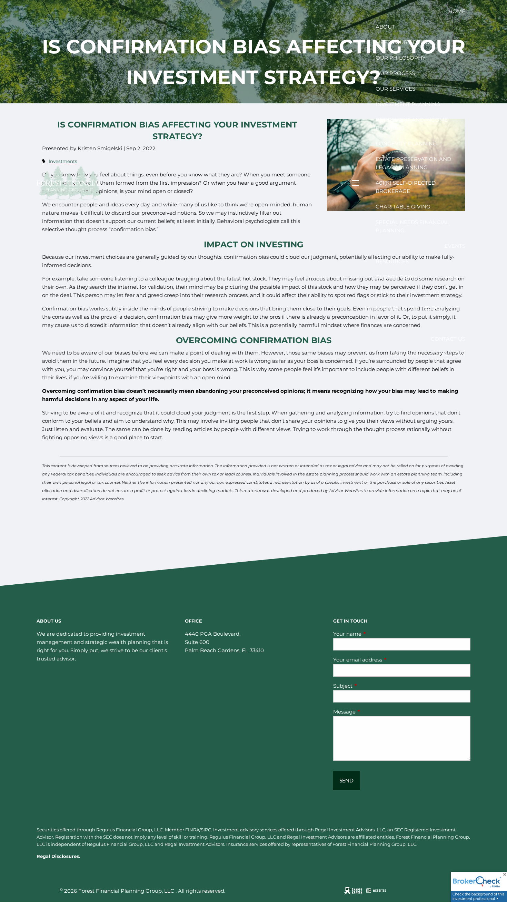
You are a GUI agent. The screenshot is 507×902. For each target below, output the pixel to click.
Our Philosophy (401, 57)
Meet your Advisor (405, 42)
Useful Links (395, 308)
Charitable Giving (403, 206)
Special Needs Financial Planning (412, 226)
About (385, 26)
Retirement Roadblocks (428, 354)
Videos (386, 323)
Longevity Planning (406, 143)
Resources (392, 261)
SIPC (206, 829)
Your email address (384, 659)
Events (455, 246)
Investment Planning (408, 104)
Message (371, 711)
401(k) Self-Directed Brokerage (406, 187)
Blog (432, 308)
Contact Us (448, 339)
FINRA (192, 829)
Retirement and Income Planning (412, 123)
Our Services (395, 88)
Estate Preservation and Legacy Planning (413, 163)
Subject (369, 686)
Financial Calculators (411, 292)
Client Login (395, 277)
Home (456, 11)
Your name (374, 634)
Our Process (395, 73)
